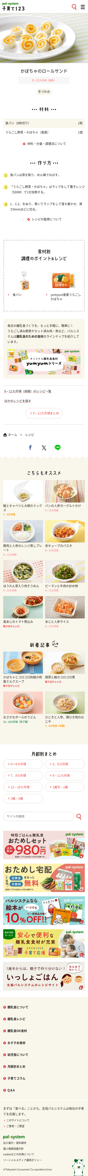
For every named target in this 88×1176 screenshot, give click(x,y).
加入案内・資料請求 (14, 1143)
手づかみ (44, 91)
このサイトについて (17, 1120)
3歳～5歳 (17, 798)
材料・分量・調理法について (46, 143)
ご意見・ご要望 (15, 1126)
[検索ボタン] (79, 817)
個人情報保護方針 (13, 1148)
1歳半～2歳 (60, 787)
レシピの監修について (47, 219)
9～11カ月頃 (61, 775)
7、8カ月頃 (18, 775)
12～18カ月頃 (20, 787)
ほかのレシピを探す (17, 400)
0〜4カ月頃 (18, 764)
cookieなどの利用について (18, 1154)
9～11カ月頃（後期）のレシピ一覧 (27, 391)
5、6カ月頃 (60, 764)
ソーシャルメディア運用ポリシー (22, 1160)
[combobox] (44, 816)
